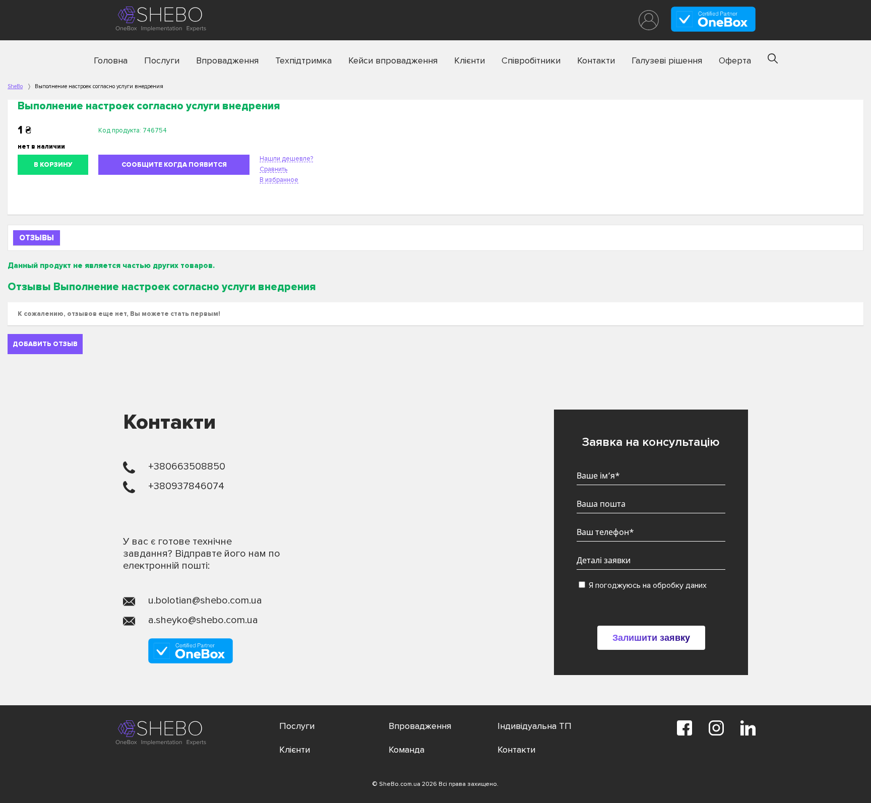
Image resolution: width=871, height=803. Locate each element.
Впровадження (227, 60)
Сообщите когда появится (174, 165)
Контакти (596, 60)
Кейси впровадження (393, 60)
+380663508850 (186, 466)
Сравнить (273, 169)
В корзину (53, 165)
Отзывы (36, 237)
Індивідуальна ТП (534, 725)
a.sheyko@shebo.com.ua (203, 620)
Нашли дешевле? (286, 159)
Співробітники (531, 60)
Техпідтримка (303, 60)
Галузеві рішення (667, 60)
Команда (406, 749)
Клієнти (469, 60)
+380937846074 (186, 486)
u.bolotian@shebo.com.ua (205, 600)
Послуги (161, 60)
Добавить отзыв (45, 344)
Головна (111, 60)
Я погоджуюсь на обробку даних (647, 585)
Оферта (735, 60)
